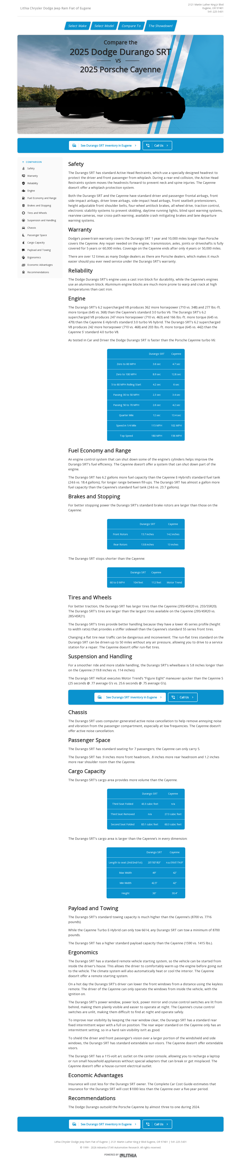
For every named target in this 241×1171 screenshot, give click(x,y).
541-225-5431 (216, 11)
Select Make (77, 26)
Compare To (131, 26)
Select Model (104, 26)
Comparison (34, 162)
